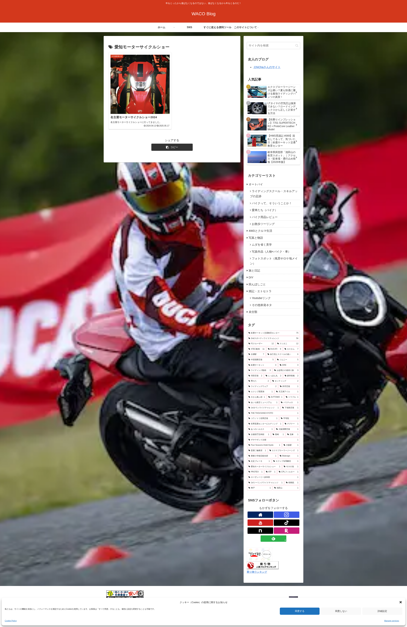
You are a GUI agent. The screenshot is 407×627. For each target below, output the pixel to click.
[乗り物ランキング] (263, 565)
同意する (299, 611)
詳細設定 (382, 611)
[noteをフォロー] (260, 530)
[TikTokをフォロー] (286, 522)
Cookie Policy (11, 621)
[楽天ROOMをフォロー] (286, 530)
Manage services (391, 621)
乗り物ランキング (257, 571)
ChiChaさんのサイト (267, 67)
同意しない (341, 611)
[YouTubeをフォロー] (260, 522)
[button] (400, 602)
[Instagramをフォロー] (286, 515)
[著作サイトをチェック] (260, 515)
